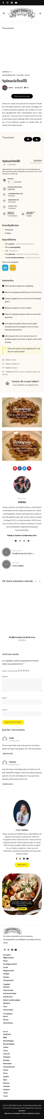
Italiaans (20, 75)
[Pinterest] (29, 468)
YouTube (15, 540)
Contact (37, 1113)
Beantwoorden (8, 753)
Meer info (22, 865)
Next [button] (40, 581)
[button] (37, 139)
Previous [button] (35, 581)
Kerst (5, 1016)
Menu (40, 13)
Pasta (27, 75)
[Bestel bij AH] (5, 268)
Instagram (24, 540)
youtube (16, 2)
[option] (22, 614)
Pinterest (28, 540)
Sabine (11, 88)
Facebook (19, 540)
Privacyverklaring (27, 1113)
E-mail (4, 710)
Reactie (5, 677)
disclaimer (21, 1111)
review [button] (30, 385)
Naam (4, 698)
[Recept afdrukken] (28, 139)
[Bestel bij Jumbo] (13, 268)
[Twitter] (24, 468)
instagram (7, 2)
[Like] (15, 468)
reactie (16, 351)
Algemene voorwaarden (12, 1113)
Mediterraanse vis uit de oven (22, 637)
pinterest (12, 2)
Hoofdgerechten (8, 75)
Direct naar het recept (22, 96)
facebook (3, 2)
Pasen (5, 1019)
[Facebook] (20, 468)
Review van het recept (10, 671)
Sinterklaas (8, 1023)
